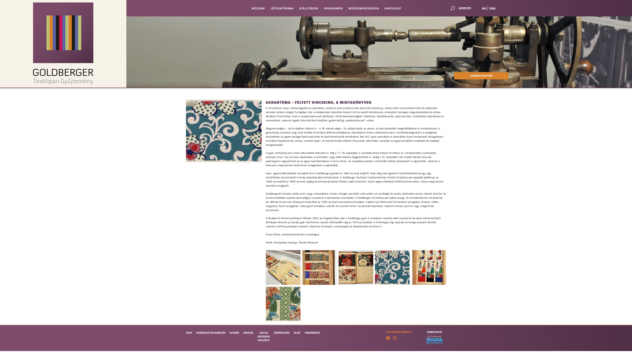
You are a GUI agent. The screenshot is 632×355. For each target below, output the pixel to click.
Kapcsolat (393, 8)
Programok (333, 8)
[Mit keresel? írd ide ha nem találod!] (461, 9)
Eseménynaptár (481, 75)
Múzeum (258, 8)
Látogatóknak (282, 8)
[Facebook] (388, 338)
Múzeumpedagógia (364, 8)
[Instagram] (395, 338)
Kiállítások (308, 8)
